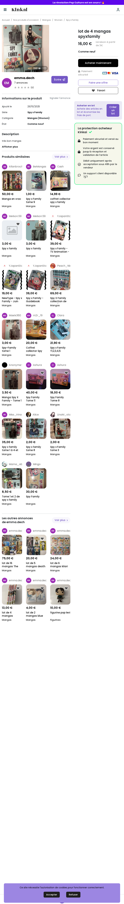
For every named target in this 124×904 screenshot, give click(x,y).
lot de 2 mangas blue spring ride (34, 614)
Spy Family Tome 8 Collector (57, 399)
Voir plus (60, 156)
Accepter (51, 894)
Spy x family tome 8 (33, 448)
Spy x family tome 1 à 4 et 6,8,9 (10, 448)
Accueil (6, 19)
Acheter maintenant (98, 63)
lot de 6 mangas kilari (59, 565)
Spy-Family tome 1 (9, 349)
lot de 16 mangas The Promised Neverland (10, 565)
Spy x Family (72, 19)
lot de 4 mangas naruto (7, 614)
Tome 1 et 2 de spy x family (11, 498)
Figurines (55, 620)
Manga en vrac (11, 199)
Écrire (58, 79)
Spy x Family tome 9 (33, 200)
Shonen (58, 19)
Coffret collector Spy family (34, 349)
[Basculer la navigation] (5, 9)
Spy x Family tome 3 (58, 448)
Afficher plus (10, 146)
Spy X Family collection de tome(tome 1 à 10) (59, 300)
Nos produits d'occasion (26, 19)
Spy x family (9, 248)
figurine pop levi (60, 612)
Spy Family (33, 496)
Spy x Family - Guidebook (34, 300)
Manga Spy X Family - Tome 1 (11, 399)
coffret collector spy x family (60, 200)
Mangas (46, 19)
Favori (101, 90)
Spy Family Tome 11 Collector (33, 399)
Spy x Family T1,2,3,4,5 (58, 349)
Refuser (73, 894)
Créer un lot (113, 110)
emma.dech (24, 78)
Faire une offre (98, 83)
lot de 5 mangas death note (35, 565)
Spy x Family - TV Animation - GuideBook (59, 250)
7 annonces (21, 82)
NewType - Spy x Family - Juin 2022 (12, 300)
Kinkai (19, 9)
